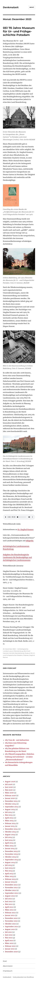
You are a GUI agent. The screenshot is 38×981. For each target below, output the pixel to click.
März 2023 (9, 876)
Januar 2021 (9, 949)
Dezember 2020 (11, 952)
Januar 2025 (10, 826)
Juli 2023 (8, 865)
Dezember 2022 (11, 885)
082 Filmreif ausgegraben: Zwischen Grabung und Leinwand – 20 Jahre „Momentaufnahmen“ (19, 757)
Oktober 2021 (10, 924)
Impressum (7, 971)
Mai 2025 (8, 815)
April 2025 (9, 818)
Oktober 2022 (10, 890)
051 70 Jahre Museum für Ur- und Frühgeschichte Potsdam (19, 31)
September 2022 (11, 893)
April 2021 (9, 940)
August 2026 (10, 782)
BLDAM (11, 653)
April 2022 (9, 907)
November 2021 (11, 921)
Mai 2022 (8, 904)
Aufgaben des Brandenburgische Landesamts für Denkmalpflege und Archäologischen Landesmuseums (17, 557)
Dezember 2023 (11, 851)
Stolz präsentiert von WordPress (23, 977)
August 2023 (10, 862)
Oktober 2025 (10, 804)
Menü (31, 7)
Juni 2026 (9, 787)
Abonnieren (8, 966)
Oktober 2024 (10, 832)
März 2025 (9, 821)
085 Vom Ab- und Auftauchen (17, 740)
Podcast (26, 655)
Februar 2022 (10, 913)
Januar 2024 (10, 848)
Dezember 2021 (11, 918)
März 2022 (9, 910)
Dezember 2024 (11, 829)
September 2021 (11, 927)
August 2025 (10, 809)
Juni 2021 (8, 935)
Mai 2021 (8, 938)
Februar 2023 (10, 879)
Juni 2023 (9, 868)
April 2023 (9, 874)
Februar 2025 (10, 823)
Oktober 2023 (10, 857)
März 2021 (9, 943)
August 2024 (10, 835)
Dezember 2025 (11, 801)
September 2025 (11, 807)
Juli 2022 (8, 899)
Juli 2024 (8, 837)
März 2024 (9, 846)
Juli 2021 (8, 932)
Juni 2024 (9, 840)
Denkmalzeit (11, 7)
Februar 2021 (10, 946)
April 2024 (9, 843)
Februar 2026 (10, 796)
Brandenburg (19, 653)
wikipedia (29, 541)
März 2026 (9, 793)
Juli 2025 (8, 812)
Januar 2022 (10, 915)
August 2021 (10, 929)
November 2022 (11, 888)
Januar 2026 (10, 798)
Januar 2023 (10, 882)
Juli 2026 (8, 784)
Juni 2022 (9, 901)
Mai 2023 (8, 871)
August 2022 (10, 896)
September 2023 (11, 860)
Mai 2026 (9, 790)
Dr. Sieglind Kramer (25, 529)
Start (5, 961)
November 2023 (11, 854)
